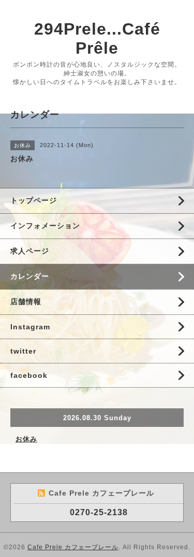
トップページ (33, 200)
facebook (29, 375)
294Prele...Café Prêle (97, 38)
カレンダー (29, 276)
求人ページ (29, 251)
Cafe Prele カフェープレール (72, 547)
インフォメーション (45, 225)
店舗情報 (25, 301)
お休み (26, 439)
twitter (23, 351)
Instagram (30, 327)
